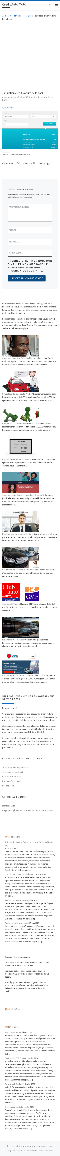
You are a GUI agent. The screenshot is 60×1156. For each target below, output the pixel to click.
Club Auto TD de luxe (11, 776)
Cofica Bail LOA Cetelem (13, 423)
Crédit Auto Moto (23, 1146)
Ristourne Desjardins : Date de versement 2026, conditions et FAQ (29, 844)
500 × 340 (23, 97)
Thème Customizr (45, 1151)
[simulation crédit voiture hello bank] (30, 130)
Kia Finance (7, 639)
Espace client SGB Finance (15, 1058)
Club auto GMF (8, 604)
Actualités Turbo (14, 1009)
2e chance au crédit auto (13, 772)
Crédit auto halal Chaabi (13, 569)
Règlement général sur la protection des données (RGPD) (27, 810)
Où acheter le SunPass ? (14, 1084)
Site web (15, 253)
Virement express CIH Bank (16, 900)
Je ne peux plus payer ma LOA (15, 767)
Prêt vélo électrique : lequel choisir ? (19, 874)
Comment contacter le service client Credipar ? (23, 495)
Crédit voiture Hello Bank (21, 15)
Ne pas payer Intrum (13, 1032)
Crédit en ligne (13, 837)
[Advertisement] (30, 55)
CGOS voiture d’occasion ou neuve (17, 675)
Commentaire (19, 207)
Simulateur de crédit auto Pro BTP (17, 393)
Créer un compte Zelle (14, 1107)
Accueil (5, 15)
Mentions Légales (9, 805)
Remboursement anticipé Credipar (17, 534)
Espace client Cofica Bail (13, 459)
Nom (12, 230)
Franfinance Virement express (17, 923)
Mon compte (12, 1027)
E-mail (14, 241)
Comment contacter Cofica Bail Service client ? (23, 358)
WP (20, 1151)
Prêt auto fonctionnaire (12, 781)
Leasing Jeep (8, 785)
